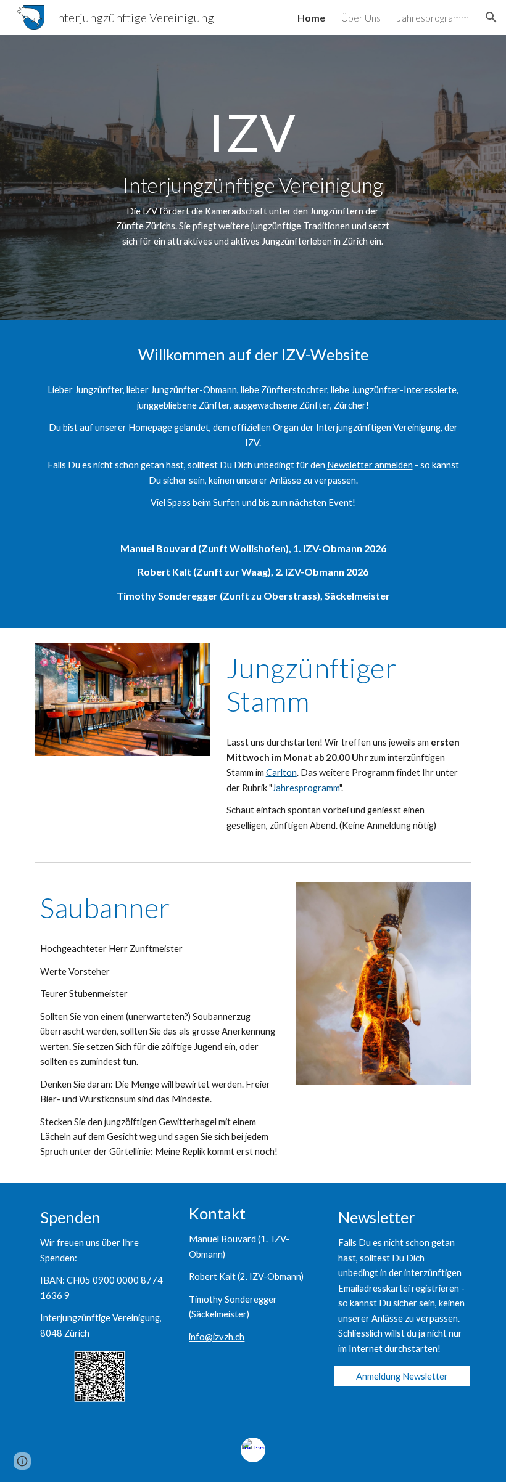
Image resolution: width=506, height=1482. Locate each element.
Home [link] (311, 17)
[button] (491, 17)
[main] (253, 177)
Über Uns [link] (361, 17)
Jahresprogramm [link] (433, 17)
